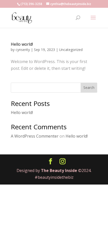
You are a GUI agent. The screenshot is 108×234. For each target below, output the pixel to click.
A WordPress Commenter (35, 136)
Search (88, 87)
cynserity (23, 49)
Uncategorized (71, 49)
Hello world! (22, 44)
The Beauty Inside (59, 170)
